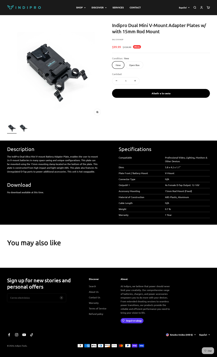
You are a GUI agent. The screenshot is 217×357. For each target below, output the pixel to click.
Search (92, 286)
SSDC (207, 345)
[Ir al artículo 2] (23, 128)
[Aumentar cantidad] (135, 80)
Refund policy (96, 313)
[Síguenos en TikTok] (32, 335)
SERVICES (118, 7)
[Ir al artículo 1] (12, 128)
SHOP (79, 7)
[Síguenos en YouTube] (24, 335)
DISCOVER (98, 7)
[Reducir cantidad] (116, 80)
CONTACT (135, 7)
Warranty (94, 302)
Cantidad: (117, 73)
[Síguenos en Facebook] (9, 335)
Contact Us (94, 297)
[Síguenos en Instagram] (17, 335)
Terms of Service (97, 308)
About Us (94, 291)
